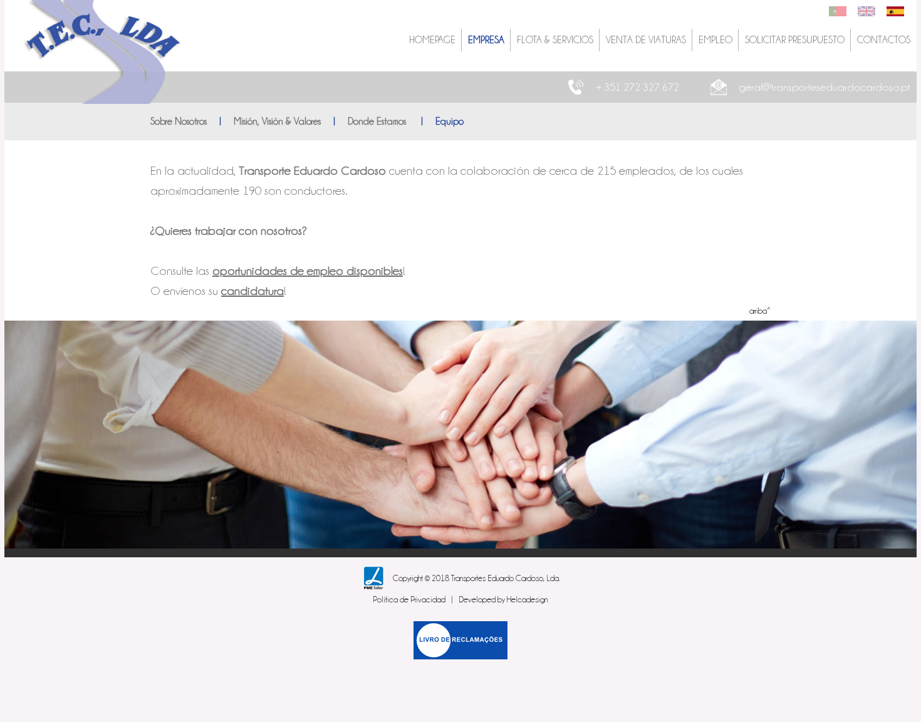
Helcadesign (527, 599)
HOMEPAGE (432, 40)
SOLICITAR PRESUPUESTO (795, 40)
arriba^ (760, 310)
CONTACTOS (883, 40)
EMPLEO (715, 40)
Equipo (449, 121)
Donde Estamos (378, 121)
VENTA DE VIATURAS (646, 40)
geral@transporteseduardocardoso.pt (824, 87)
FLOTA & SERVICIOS (555, 40)
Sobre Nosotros (178, 121)
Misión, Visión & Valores (277, 121)
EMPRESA (486, 40)
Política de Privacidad (409, 599)
